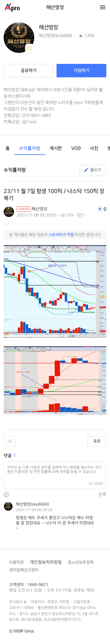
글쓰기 (95, 170)
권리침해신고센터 (23, 570)
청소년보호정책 (81, 562)
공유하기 (29, 70)
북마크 (29, 48)
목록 (97, 441)
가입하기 (82, 70)
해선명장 (55, 7)
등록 (102, 494)
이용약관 (16, 562)
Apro (12, 7)
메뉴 (102, 7)
